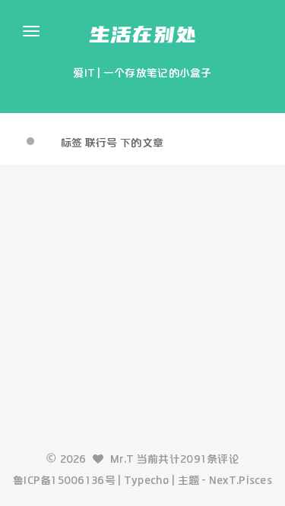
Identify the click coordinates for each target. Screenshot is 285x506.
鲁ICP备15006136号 (64, 480)
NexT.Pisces (240, 480)
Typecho (146, 480)
